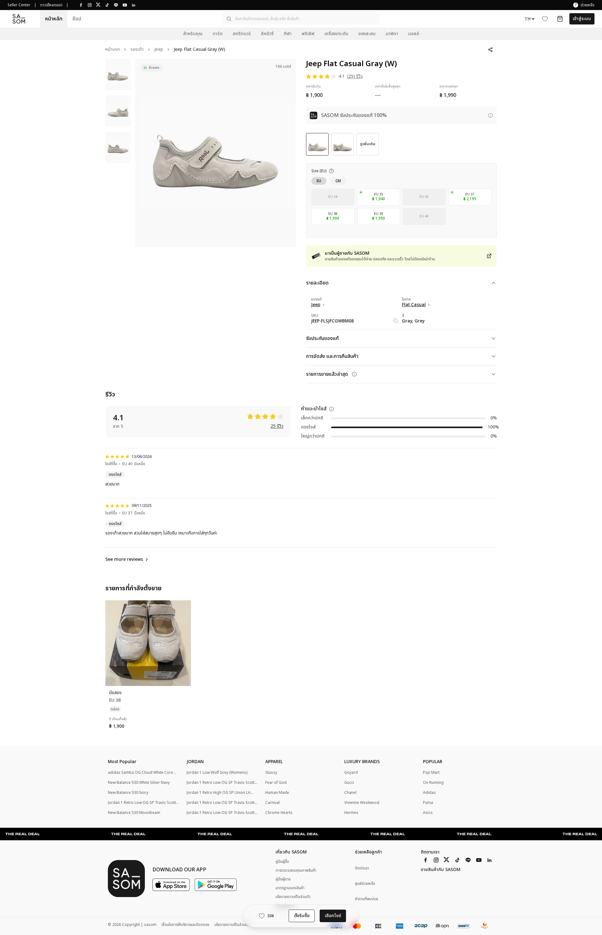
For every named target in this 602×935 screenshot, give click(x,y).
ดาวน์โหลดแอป (51, 5)
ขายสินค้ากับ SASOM (440, 870)
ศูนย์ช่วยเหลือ (365, 883)
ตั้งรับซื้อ (301, 915)
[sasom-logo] (19, 19)
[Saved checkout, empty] (560, 19)
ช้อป (76, 19)
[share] (490, 49)
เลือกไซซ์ (333, 915)
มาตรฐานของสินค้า (290, 887)
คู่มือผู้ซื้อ (282, 861)
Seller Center (19, 5)
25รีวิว (277, 426)
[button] (301, 18)
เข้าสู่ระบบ (582, 18)
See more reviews (124, 559)
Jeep (158, 49)
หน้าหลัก (53, 19)
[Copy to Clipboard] (395, 320)
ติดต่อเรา (362, 868)
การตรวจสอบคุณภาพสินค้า (296, 870)
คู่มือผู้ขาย (283, 879)
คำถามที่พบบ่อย (366, 899)
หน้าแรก (112, 49)
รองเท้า (137, 49)
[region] (215, 153)
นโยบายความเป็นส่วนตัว (293, 896)
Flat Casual (414, 305)
